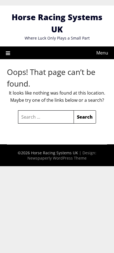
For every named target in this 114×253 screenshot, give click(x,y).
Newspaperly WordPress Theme (57, 158)
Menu (102, 53)
